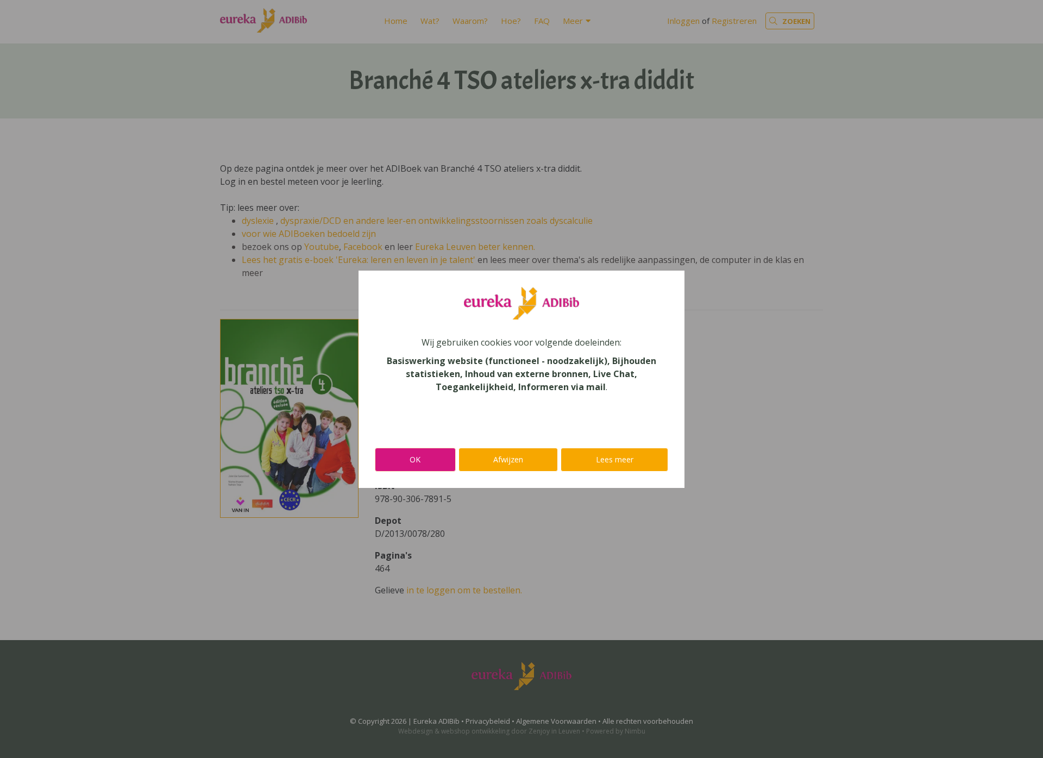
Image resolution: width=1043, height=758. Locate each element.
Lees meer (614, 459)
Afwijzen (508, 459)
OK (415, 459)
